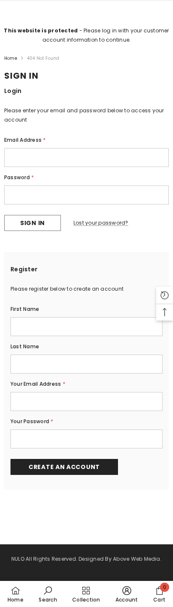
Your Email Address (37, 383)
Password (19, 177)
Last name (24, 346)
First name (24, 309)
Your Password (31, 421)
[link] (48, 594)
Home (10, 58)
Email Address (25, 139)
